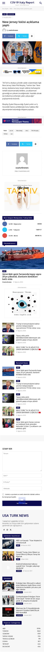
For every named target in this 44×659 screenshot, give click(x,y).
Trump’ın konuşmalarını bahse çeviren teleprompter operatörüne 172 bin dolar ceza (28, 326)
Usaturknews (6, 282)
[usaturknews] (4, 30)
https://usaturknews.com (22, 171)
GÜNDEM (19, 592)
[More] (31, 36)
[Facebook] (4, 530)
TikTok (5, 134)
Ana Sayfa (5, 8)
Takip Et (39, 230)
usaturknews (13, 30)
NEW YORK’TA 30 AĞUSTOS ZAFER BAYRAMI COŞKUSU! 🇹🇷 (28, 348)
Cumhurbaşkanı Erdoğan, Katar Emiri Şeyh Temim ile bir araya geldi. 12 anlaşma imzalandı (28, 598)
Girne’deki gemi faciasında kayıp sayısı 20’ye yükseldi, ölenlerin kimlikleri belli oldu (21, 276)
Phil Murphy (34, 130)
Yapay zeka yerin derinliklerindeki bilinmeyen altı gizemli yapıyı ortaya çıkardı (28, 337)
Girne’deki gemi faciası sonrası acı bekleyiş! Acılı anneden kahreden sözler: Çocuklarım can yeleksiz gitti (28, 425)
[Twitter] (10, 530)
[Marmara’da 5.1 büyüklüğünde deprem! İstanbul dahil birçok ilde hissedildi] (8, 612)
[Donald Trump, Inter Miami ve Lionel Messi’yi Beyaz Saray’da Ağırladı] (8, 556)
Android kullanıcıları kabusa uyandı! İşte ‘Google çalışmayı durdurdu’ (28, 566)
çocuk (11, 130)
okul (27, 130)
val (11, 134)
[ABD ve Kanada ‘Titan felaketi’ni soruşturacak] (8, 544)
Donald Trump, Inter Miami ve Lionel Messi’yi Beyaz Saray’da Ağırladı (28, 554)
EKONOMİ (11, 14)
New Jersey (19, 130)
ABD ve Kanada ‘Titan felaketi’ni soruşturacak (29, 541)
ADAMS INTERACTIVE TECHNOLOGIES (15, 656)
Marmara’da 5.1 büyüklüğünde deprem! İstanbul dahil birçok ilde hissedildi (28, 610)
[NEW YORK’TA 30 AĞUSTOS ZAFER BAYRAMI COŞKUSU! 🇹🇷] (8, 351)
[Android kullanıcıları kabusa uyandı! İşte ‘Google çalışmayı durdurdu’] (8, 567)
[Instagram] (7, 530)
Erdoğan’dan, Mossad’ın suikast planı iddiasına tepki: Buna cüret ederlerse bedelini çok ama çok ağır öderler (28, 586)
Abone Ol (38, 235)
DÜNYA (19, 571)
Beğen (40, 224)
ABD (11, 8)
